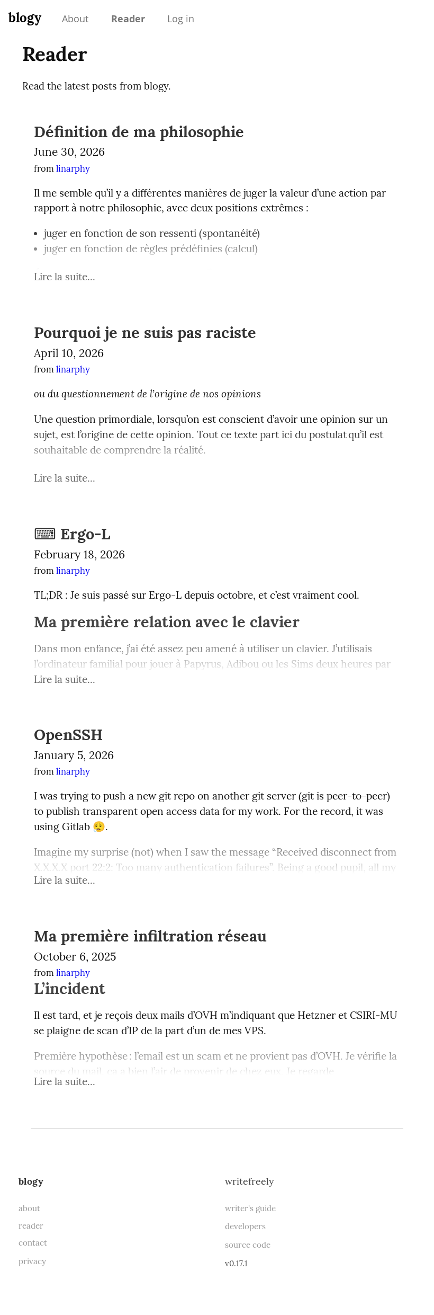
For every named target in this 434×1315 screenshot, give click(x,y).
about (29, 1208)
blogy (24, 18)
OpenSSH (68, 734)
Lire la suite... (64, 276)
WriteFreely (249, 1181)
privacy (32, 1261)
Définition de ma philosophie (139, 131)
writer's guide (250, 1208)
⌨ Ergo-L (72, 534)
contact (33, 1243)
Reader (128, 18)
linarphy (73, 168)
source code (247, 1245)
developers (245, 1226)
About (75, 18)
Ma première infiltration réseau (150, 936)
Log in (180, 18)
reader (31, 1226)
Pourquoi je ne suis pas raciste (145, 332)
